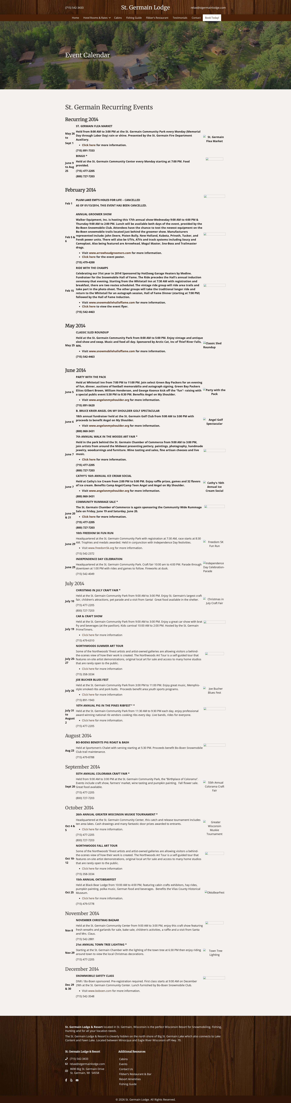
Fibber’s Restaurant (157, 17)
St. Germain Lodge (145, 7)
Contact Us (126, 1069)
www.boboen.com (100, 991)
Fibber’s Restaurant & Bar (135, 1074)
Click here (89, 145)
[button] (110, 17)
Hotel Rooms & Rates (95, 17)
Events (123, 1064)
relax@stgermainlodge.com (208, 7)
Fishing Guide (134, 17)
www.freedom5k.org (101, 548)
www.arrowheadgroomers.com (110, 253)
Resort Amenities (130, 1079)
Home (75, 17)
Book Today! (212, 17)
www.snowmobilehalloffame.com (112, 302)
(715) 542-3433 (74, 7)
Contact (196, 17)
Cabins (118, 17)
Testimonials (180, 17)
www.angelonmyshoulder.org (109, 400)
